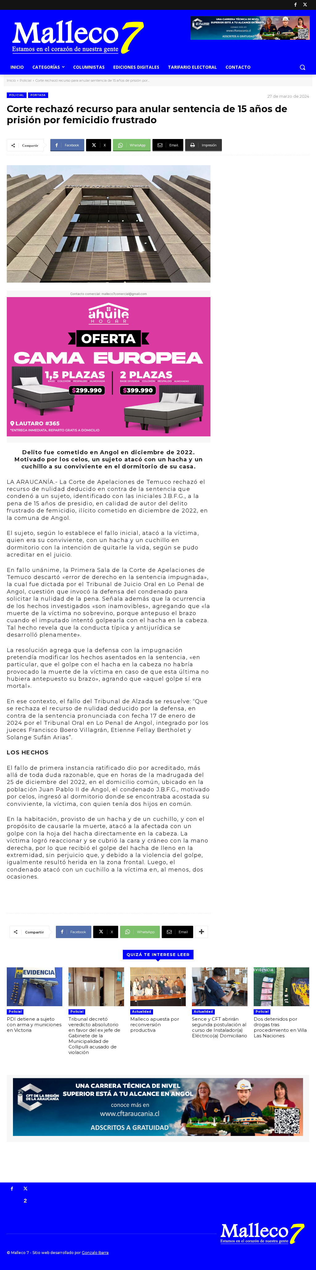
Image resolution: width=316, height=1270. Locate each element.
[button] (302, 67)
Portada (38, 95)
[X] (305, 5)
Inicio (11, 80)
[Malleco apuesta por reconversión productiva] (158, 986)
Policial (25, 80)
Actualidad (141, 1012)
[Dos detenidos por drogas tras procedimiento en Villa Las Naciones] (281, 986)
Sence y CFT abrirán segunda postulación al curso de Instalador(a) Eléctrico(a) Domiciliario (219, 1027)
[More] (201, 932)
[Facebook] (295, 5)
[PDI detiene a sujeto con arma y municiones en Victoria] (34, 986)
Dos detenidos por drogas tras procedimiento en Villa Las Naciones (280, 1027)
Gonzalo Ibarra (95, 1252)
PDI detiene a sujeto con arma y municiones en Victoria (34, 1024)
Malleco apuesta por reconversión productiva (154, 1024)
